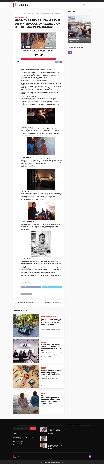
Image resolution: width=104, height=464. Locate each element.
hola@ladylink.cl (20, 443)
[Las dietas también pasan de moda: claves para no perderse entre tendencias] (26, 376)
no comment (29, 29)
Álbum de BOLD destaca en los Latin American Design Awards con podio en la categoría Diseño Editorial (56, 429)
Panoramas (58, 5)
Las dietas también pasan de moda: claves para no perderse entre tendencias (51, 372)
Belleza (37, 5)
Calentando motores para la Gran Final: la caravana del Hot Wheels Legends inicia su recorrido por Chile (51, 322)
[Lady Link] (19, 456)
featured (34, 29)
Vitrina (43, 5)
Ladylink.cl (21, 445)
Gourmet (49, 5)
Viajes (73, 5)
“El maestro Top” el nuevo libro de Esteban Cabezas (55, 437)
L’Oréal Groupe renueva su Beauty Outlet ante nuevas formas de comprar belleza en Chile (51, 347)
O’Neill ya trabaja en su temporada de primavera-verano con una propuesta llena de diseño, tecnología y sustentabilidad (51, 399)
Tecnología (66, 5)
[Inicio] (20, 5)
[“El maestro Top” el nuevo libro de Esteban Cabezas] (43, 438)
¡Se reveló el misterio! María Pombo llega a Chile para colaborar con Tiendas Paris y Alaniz (56, 445)
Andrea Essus (18, 29)
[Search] (89, 5)
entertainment (45, 316)
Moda (31, 5)
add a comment (26, 293)
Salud (78, 5)
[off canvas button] (84, 5)
